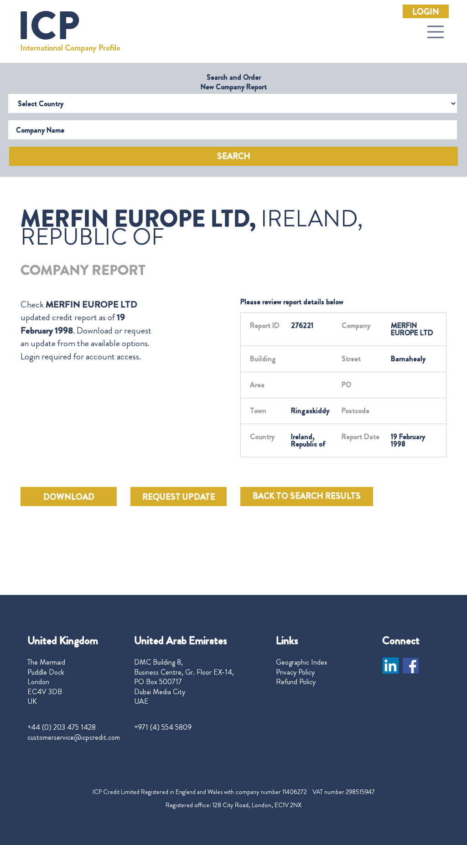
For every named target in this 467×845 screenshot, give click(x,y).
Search (233, 156)
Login (425, 12)
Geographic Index (301, 662)
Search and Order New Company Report (234, 82)
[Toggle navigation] (435, 32)
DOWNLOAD (68, 497)
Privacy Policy (295, 672)
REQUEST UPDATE (178, 497)
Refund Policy (296, 682)
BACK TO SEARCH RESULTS (307, 496)
